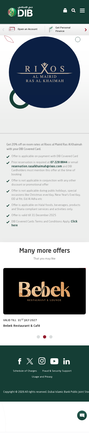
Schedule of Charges (25, 371)
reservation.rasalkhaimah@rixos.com (36, 166)
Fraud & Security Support (57, 371)
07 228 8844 (58, 162)
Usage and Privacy (42, 377)
